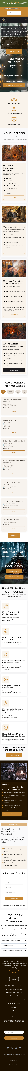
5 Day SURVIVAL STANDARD (14, 993)
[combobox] (14, 892)
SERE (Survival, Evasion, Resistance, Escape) (14, 999)
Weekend (10, 391)
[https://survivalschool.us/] (4, 20)
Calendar (14, 1007)
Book (14, 411)
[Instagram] (16, 1048)
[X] (12, 1048)
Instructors (14, 1010)
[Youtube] (20, 1048)
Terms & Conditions (14, 1065)
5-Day (18, 391)
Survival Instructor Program (14, 989)
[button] (25, 20)
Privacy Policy (14, 1060)
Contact (14, 1017)
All (3, 391)
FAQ (14, 1013)
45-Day (24, 391)
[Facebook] (8, 1048)
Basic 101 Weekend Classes (14, 996)
